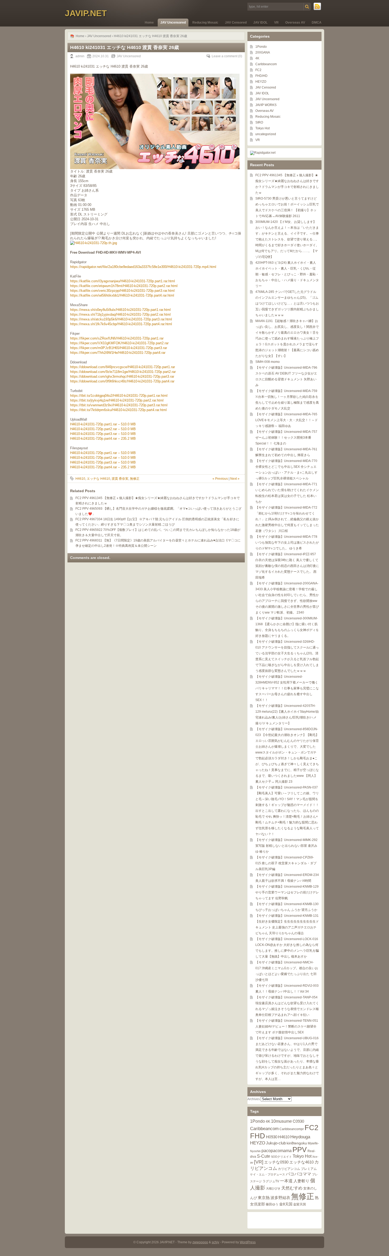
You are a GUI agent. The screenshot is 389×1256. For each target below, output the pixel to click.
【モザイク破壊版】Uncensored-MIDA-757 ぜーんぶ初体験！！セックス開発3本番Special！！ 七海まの (286, 437)
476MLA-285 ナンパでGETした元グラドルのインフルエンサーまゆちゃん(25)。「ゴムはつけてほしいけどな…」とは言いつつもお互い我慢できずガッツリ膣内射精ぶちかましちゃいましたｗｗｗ (287, 303)
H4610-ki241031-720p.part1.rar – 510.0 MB (103, 424)
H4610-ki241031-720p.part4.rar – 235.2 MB (103, 438)
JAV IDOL (260, 22)
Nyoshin (255, 1151)
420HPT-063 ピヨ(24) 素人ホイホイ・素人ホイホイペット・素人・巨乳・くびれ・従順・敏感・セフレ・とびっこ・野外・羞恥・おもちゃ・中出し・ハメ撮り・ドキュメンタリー (287, 274)
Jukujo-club (276, 1143)
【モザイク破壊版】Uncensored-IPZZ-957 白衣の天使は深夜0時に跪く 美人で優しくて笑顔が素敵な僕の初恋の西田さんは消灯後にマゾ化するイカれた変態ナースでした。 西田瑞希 (287, 565)
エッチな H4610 (98, 479)
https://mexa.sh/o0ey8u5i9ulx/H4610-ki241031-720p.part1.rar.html (120, 310)
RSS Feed (318, 7)
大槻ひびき (273, 1188)
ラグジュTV (271, 1181)
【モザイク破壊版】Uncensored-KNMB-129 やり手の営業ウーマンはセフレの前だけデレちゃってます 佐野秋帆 (287, 892)
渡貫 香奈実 (120, 479)
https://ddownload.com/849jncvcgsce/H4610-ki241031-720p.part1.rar (122, 367)
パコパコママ (298, 1174)
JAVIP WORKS (266, 105)
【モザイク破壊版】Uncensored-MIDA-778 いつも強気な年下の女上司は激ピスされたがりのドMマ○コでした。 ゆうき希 (287, 542)
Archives (253, 1099)
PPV (299, 1150)
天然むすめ (291, 1188)
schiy (215, 1242)
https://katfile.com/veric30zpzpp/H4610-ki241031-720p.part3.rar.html (122, 291)
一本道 (286, 1180)
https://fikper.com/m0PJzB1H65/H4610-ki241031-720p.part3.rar (118, 348)
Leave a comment (224, 56)
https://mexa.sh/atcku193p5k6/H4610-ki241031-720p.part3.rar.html (121, 319)
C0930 (298, 1121)
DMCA (317, 22)
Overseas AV (295, 22)
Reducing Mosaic (205, 22)
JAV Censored (236, 22)
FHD (257, 1136)
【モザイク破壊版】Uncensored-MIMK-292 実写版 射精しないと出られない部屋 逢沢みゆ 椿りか (286, 845)
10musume (281, 1121)
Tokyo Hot (262, 128)
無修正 (134, 479)
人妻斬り (301, 1181)
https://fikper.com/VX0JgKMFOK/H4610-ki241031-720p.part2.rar (119, 343)
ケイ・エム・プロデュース (267, 1174)
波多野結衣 (280, 1198)
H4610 (80, 479)
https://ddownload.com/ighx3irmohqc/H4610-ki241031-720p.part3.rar (122, 376)
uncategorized (265, 134)
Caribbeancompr (291, 1129)
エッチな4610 (301, 1162)
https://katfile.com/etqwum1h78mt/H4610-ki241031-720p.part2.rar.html (124, 286)
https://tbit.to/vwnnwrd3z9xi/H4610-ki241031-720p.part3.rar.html (119, 405)
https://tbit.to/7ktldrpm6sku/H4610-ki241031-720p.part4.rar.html (118, 410)
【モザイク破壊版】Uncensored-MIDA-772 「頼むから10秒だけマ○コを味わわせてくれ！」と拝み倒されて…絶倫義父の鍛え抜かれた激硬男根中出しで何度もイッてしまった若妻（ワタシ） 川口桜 (287, 519)
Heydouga (300, 1136)
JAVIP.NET (86, 13)
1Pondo (261, 47)
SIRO (259, 122)
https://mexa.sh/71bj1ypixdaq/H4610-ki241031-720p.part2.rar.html (120, 314)
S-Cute (263, 1156)
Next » (234, 479)
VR (276, 22)
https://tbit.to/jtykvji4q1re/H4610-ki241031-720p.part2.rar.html (117, 400)
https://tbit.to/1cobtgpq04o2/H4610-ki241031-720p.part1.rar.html (119, 396)
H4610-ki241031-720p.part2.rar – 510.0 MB (103, 429)
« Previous (220, 479)
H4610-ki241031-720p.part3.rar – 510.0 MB (103, 434)
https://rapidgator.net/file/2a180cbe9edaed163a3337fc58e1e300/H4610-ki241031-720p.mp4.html (143, 267)
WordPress (248, 1242)
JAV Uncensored (173, 22)
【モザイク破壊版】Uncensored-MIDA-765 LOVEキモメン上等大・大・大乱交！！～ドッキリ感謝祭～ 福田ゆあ (286, 420)
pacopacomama (276, 1150)
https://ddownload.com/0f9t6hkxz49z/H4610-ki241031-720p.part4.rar (122, 381)
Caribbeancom (266, 64)
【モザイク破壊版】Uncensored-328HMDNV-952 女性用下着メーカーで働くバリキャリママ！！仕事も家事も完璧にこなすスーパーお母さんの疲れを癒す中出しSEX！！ (287, 688)
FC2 (258, 70)
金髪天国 (299, 1204)
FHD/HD (261, 76)
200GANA (262, 52)
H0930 (271, 1137)
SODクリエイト (281, 1156)
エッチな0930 (276, 1162)
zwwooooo (200, 1242)
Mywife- (313, 1143)
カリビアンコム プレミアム (297, 1169)
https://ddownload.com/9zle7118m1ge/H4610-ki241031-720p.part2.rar (123, 372)
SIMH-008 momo (267, 362)
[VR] (258, 1162)
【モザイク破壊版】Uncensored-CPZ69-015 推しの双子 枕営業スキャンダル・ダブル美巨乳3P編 (285, 863)
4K (257, 58)
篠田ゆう (272, 1204)
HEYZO (260, 81)
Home (149, 22)
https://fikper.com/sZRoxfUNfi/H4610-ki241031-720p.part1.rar (117, 338)
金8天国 (285, 1204)
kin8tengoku (297, 1143)
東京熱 (264, 1197)
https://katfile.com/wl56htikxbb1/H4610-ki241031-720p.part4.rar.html (122, 295)
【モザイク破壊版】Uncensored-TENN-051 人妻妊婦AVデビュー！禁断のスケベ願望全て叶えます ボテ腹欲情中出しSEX (286, 1026)
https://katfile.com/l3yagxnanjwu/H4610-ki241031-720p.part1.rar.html (122, 281)
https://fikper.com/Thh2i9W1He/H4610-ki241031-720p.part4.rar (117, 353)
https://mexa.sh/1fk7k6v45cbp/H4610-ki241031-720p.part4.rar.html (121, 324)
